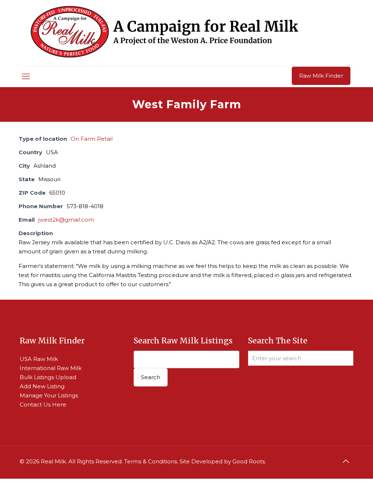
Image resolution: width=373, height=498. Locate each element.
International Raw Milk (51, 368)
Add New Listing (42, 386)
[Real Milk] (164, 33)
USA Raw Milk (39, 358)
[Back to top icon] (345, 461)
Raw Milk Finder (321, 75)
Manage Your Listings (49, 395)
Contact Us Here (43, 404)
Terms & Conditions (150, 461)
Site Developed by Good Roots (222, 461)
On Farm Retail (92, 138)
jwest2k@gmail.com (66, 219)
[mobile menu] (26, 76)
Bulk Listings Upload (48, 377)
